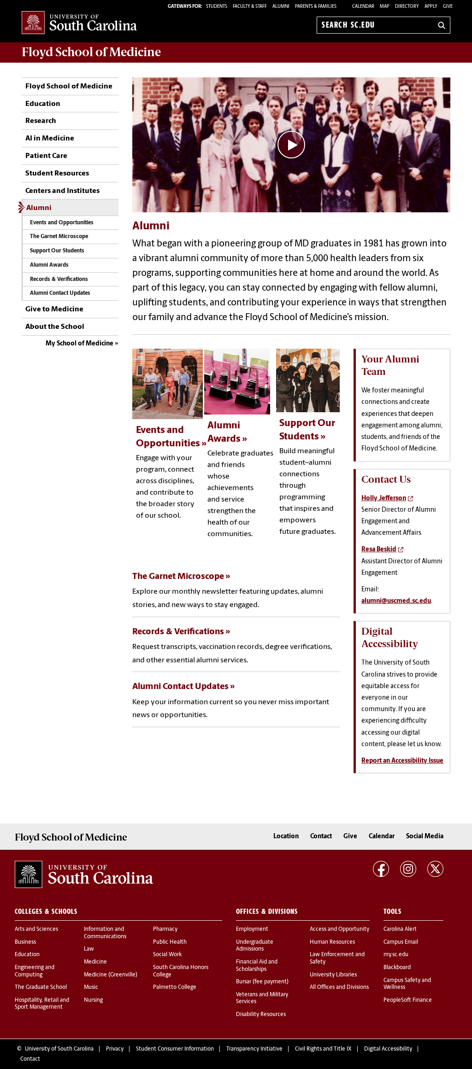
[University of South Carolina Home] (79, 23)
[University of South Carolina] (84, 874)
